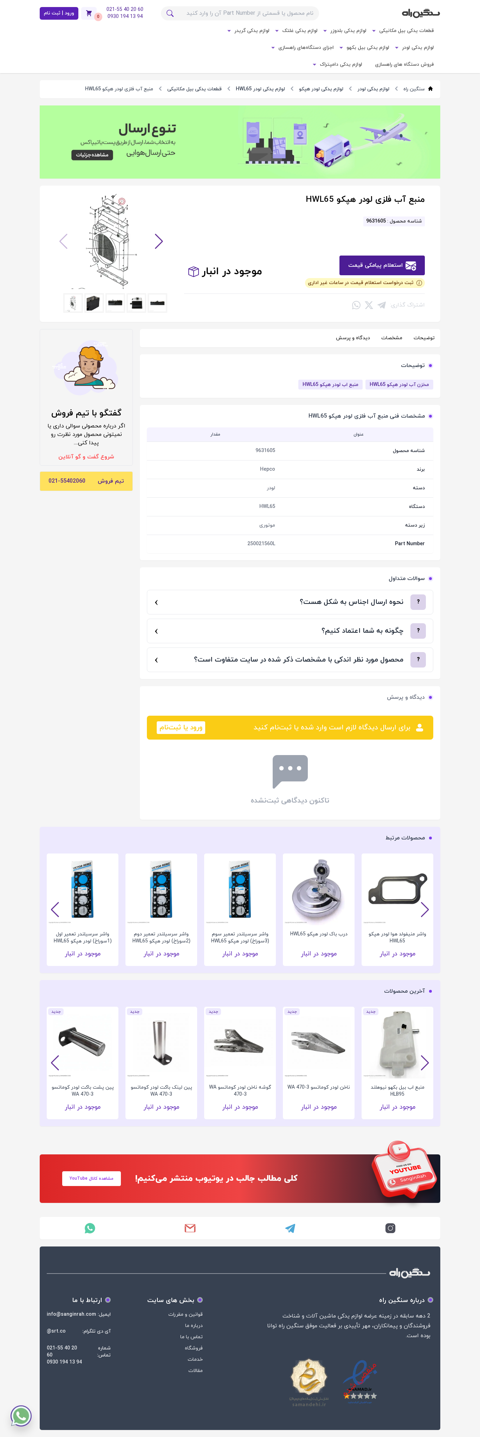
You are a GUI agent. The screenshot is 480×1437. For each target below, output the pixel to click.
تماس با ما (191, 1337)
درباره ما (194, 1325)
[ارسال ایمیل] (190, 1228)
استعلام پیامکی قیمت (375, 265)
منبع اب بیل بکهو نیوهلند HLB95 (397, 1091)
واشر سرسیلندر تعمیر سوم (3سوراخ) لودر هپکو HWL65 (240, 938)
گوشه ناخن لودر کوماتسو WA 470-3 (240, 1091)
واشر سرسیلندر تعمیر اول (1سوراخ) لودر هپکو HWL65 (83, 938)
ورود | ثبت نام (59, 13)
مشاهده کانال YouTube (91, 1178)
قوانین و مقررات (185, 1314)
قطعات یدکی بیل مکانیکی (406, 30)
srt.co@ (56, 1331)
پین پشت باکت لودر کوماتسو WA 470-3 (83, 1091)
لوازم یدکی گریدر (252, 30)
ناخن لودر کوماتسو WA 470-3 (318, 1087)
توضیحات (424, 338)
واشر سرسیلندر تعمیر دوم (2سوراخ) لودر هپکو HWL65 (161, 938)
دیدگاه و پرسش (353, 338)
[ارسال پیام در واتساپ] (90, 1228)
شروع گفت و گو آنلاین (86, 457)
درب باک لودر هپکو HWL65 (319, 934)
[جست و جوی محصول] (170, 13)
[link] (240, 142)
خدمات (195, 1359)
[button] (159, 241)
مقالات (195, 1370)
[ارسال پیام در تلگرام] (290, 1228)
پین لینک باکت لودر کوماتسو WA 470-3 (161, 1091)
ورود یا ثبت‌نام (181, 728)
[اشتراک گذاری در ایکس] (369, 305)
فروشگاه (194, 1348)
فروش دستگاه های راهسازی (404, 64)
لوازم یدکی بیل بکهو (367, 47)
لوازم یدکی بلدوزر (348, 30)
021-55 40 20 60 (62, 1352)
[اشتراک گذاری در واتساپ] (356, 305)
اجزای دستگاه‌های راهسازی (306, 47)
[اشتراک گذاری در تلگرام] (381, 305)
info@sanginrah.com (71, 1314)
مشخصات (391, 338)
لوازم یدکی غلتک (300, 30)
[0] (89, 13)
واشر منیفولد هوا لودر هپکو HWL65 (397, 938)
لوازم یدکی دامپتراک (341, 64)
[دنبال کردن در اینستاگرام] (390, 1228)
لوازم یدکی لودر (418, 47)
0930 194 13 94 (64, 1362)
